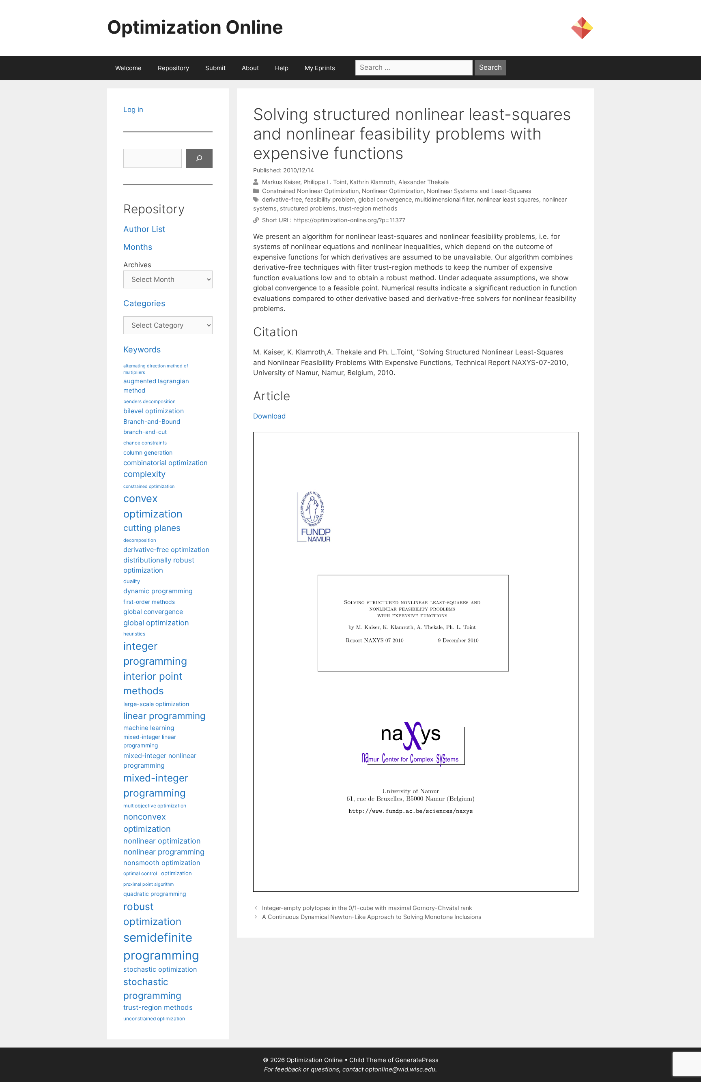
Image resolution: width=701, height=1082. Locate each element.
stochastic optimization (160, 969)
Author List (144, 229)
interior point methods (153, 683)
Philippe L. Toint (324, 181)
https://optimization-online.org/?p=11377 (349, 220)
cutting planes (152, 528)
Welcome (128, 68)
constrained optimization (148, 486)
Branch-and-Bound (152, 421)
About (250, 68)
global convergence (385, 199)
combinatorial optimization (165, 463)
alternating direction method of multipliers (155, 369)
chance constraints (145, 443)
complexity (144, 474)
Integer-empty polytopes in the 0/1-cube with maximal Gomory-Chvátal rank (367, 907)
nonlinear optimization (162, 840)
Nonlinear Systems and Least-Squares (479, 190)
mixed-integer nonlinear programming (159, 760)
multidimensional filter (444, 199)
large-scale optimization (156, 703)
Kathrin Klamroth (372, 181)
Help (281, 68)
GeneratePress (417, 1060)
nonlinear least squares (508, 199)
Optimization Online (195, 27)
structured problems (307, 208)
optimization (176, 873)
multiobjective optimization (154, 806)
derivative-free (282, 199)
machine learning (148, 728)
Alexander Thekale (423, 181)
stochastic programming (152, 988)
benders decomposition (149, 401)
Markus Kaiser (281, 181)
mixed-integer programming (155, 785)
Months (137, 247)
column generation (147, 452)
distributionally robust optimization (158, 565)
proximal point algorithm (148, 884)
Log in (133, 109)
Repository (173, 68)
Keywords (142, 349)
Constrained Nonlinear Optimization (310, 190)
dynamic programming (158, 591)
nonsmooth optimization (161, 863)
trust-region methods (368, 208)
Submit (215, 68)
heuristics (134, 634)
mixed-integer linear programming (149, 741)
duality (131, 581)
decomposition (139, 540)
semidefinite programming (161, 946)
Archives (137, 265)
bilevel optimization (153, 411)
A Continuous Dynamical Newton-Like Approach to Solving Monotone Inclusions (372, 916)
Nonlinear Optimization (393, 190)
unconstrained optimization (154, 1018)
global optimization (156, 622)
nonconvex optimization (147, 823)
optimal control (140, 873)
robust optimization (152, 913)
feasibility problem (330, 199)
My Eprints (320, 68)
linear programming (164, 715)
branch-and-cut (145, 431)
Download (269, 416)
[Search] (199, 158)
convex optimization (153, 506)
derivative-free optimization (166, 549)
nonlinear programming (163, 851)
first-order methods (149, 602)
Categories (144, 303)
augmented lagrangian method (156, 385)
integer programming (155, 654)
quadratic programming (154, 893)
